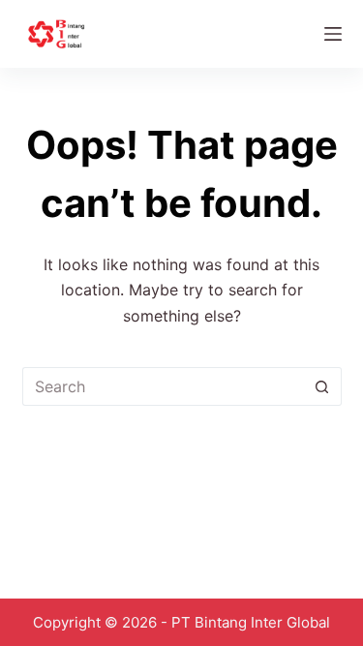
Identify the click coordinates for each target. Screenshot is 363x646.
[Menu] (333, 34)
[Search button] (322, 386)
